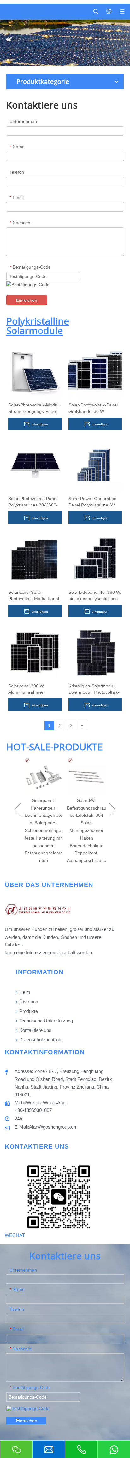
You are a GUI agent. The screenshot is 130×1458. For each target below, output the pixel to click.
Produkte (28, 1011)
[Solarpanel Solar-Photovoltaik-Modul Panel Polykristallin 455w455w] (35, 558)
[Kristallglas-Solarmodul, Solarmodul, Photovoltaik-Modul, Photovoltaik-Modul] (95, 652)
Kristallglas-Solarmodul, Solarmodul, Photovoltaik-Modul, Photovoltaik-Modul (94, 689)
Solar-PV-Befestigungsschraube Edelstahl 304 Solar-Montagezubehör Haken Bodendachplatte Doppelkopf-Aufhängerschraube (86, 830)
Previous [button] (17, 809)
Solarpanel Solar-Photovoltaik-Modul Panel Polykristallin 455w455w (33, 596)
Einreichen (26, 300)
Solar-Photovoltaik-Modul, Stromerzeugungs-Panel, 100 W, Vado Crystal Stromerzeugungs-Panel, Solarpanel (34, 408)
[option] (43, 810)
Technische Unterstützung (45, 1020)
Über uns (28, 1001)
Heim (24, 992)
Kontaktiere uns (34, 1030)
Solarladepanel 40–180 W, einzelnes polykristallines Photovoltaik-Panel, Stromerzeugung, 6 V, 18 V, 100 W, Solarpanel (94, 596)
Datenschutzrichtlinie (40, 1039)
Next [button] (112, 809)
